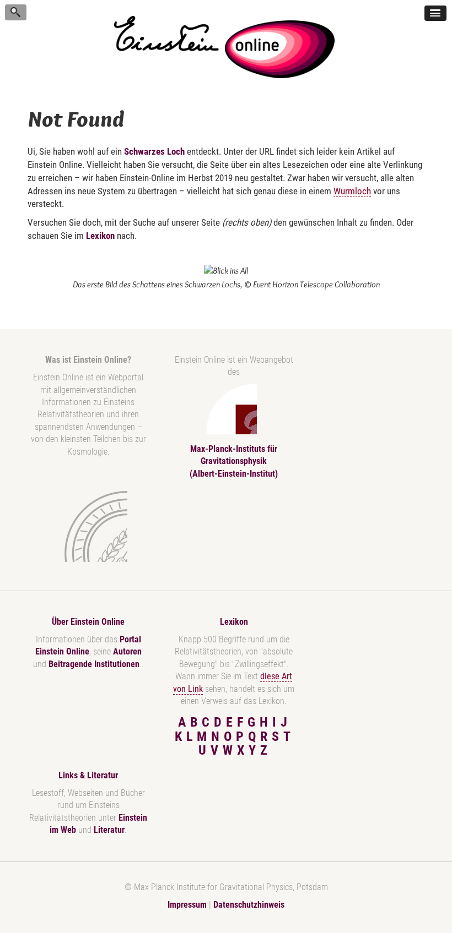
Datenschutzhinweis (248, 904)
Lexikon (100, 235)
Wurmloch (352, 191)
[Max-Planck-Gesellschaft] (86, 526)
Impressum (187, 904)
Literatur (109, 830)
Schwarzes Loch (154, 151)
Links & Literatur (88, 775)
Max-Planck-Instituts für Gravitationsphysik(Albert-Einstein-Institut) (234, 461)
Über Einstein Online (88, 621)
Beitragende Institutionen (95, 664)
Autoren (127, 651)
